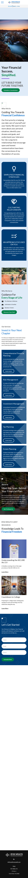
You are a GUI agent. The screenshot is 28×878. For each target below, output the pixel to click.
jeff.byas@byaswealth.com (14, 862)
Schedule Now (8, 659)
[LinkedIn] (14, 859)
